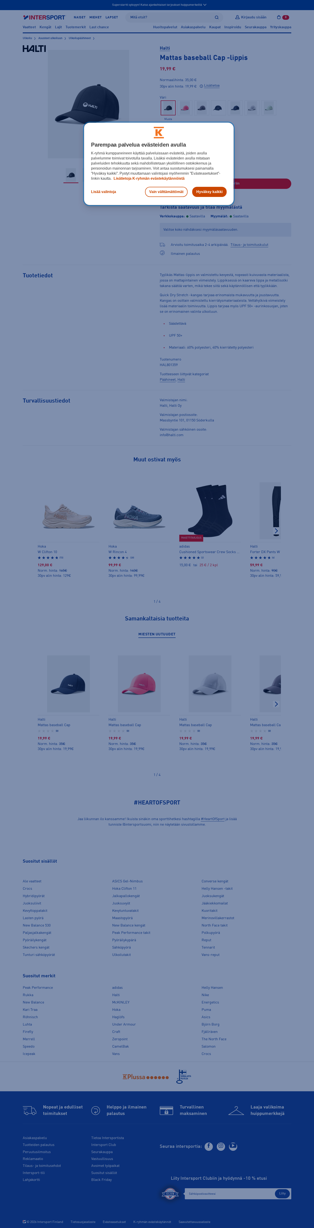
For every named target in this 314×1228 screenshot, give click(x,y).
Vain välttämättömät (166, 192)
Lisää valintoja (103, 192)
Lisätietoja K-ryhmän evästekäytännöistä (149, 178)
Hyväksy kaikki (209, 192)
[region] (159, 164)
